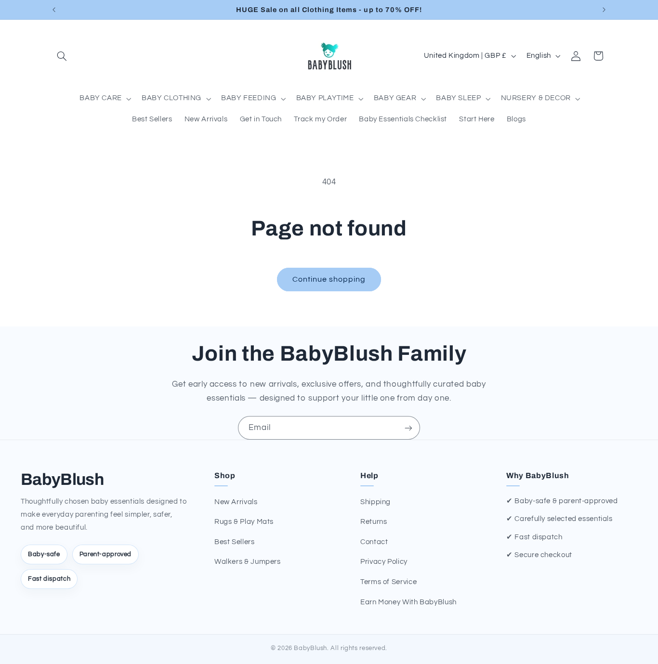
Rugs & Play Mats (244, 521)
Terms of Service (388, 582)
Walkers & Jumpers (247, 561)
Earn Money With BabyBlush (408, 602)
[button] (62, 56)
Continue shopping (329, 279)
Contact (374, 542)
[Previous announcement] (54, 9)
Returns (373, 521)
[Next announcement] (604, 9)
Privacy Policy (384, 561)
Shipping (375, 502)
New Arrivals (236, 502)
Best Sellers (234, 542)
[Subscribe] (408, 428)
